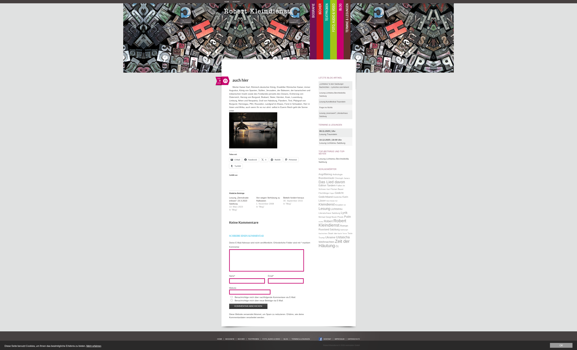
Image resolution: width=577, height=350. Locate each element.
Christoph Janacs (342, 178)
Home (226, 2)
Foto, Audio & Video (333, 30)
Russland (324, 229)
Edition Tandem (327, 185)
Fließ (328, 189)
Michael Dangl (325, 217)
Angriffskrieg (325, 174)
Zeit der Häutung (334, 243)
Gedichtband (326, 196)
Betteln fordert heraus (293, 197)
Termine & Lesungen (347, 30)
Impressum (339, 339)
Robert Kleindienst (332, 223)
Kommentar (234, 247)
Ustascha (343, 237)
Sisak (330, 233)
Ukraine (330, 237)
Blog (340, 30)
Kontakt (236, 2)
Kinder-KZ (333, 201)
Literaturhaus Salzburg (329, 213)
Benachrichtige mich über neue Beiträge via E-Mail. (259, 300)
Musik (334, 217)
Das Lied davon (332, 182)
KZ (345, 205)
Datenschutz (354, 339)
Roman (344, 225)
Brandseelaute (326, 178)
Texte (350, 233)
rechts (321, 222)
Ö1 (337, 246)
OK (561, 345)
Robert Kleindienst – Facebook (320, 339)
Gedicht (339, 193)
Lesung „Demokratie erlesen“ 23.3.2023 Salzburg (239, 200)
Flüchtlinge (324, 193)
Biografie (313, 30)
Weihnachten (326, 241)
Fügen (332, 193)
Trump (322, 237)
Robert (328, 221)
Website (232, 288)
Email (271, 276)
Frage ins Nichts (326, 107)
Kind (328, 201)
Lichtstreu (336, 208)
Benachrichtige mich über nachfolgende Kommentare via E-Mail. (265, 297)
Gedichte (337, 197)
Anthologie (338, 174)
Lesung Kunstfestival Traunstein (332, 102)
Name (232, 276)
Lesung (324, 209)
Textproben (326, 30)
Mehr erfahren (93, 346)
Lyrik (344, 213)
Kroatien (339, 205)
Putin (347, 216)
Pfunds (340, 217)
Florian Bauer (337, 189)
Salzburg (335, 229)
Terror (344, 233)
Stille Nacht (338, 233)
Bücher (320, 30)
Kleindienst (327, 204)
